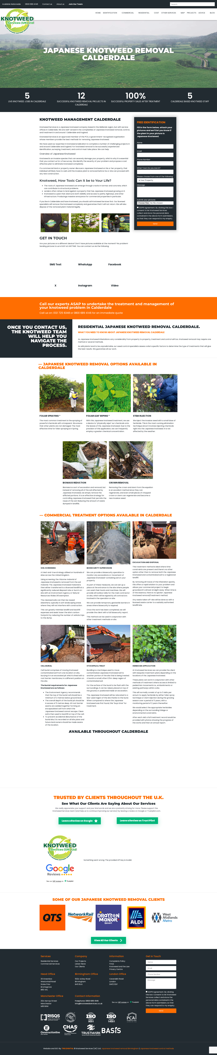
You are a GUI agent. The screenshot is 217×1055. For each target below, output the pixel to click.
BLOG (212, 13)
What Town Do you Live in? (148, 168)
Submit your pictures (146, 200)
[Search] (213, 4)
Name (139, 143)
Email (139, 151)
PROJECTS (191, 13)
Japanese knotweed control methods (157, 1048)
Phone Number (143, 160)
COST (156, 13)
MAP (183, 13)
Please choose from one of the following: (155, 177)
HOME (98, 13)
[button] (95, 17)
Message (141, 185)
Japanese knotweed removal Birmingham (120, 1048)
